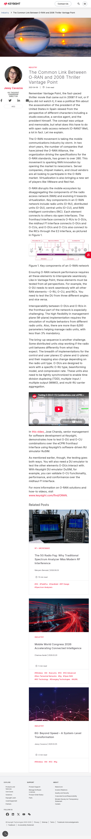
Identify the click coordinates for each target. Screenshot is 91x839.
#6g (59, 676)
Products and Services (10, 788)
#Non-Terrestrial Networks (46, 676)
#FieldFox (44, 584)
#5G (36, 584)
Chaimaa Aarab (41, 655)
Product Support (34, 787)
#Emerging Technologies (60, 679)
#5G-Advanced (69, 673)
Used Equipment (11, 801)
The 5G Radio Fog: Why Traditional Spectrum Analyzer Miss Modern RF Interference (57, 559)
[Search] (78, 3)
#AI (45, 673)
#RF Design (64, 584)
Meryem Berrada (41, 570)
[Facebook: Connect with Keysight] (7, 814)
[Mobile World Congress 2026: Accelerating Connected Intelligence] (59, 615)
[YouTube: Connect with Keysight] (24, 814)
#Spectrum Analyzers (43, 587)
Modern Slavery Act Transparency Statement (66, 800)
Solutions (9, 795)
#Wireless (39, 673)
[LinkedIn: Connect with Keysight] (13, 814)
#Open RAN (68, 676)
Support (30, 782)
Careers (57, 804)
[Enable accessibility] (5, 834)
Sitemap (45, 822)
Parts (30, 798)
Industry (5, 12)
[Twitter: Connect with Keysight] (18, 814)
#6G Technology (41, 679)
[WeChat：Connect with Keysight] (29, 814)
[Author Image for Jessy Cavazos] (13, 83)
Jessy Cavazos (13, 88)
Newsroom (59, 787)
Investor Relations (61, 790)
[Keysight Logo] (13, 3)
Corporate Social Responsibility (66, 796)
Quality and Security (62, 793)
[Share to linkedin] (17, 101)
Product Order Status (36, 795)
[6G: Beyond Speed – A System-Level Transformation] (59, 704)
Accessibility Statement (26, 825)
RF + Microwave (42, 548)
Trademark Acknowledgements (68, 822)
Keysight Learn (11, 798)
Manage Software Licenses (35, 791)
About (56, 782)
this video (38, 431)
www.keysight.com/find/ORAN (48, 495)
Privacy (36, 822)
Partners (8, 804)
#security (53, 673)
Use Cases (9, 792)
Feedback (11, 825)
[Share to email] (26, 101)
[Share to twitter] (9, 101)
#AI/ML (75, 679)
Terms (52, 822)
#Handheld (53, 584)
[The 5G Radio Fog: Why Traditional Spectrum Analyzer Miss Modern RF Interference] (59, 526)
